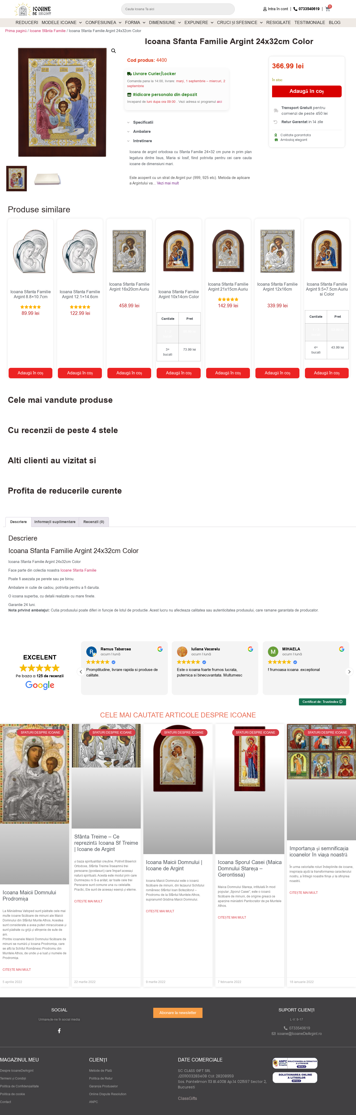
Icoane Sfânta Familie (48, 30)
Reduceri (27, 23)
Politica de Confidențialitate (19, 1086)
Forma (132, 23)
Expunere (196, 23)
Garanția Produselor (103, 1086)
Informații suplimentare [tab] (55, 522)
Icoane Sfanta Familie (78, 570)
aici (219, 101)
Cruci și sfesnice (237, 23)
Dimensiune (162, 23)
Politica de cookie (12, 1094)
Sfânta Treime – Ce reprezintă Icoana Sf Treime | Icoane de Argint (106, 843)
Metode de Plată (100, 1071)
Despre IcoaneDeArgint (16, 1071)
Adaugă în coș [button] (30, 373)
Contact (5, 1102)
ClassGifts (187, 1098)
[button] (113, 51)
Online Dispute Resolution (107, 1094)
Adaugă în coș (307, 91)
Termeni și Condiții (13, 1078)
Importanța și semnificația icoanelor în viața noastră (319, 851)
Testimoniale (309, 23)
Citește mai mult (17, 970)
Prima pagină (16, 30)
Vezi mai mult (168, 183)
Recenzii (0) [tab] (93, 522)
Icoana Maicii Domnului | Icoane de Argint (174, 865)
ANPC (93, 1102)
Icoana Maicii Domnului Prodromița (29, 895)
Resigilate (278, 23)
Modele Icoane (59, 23)
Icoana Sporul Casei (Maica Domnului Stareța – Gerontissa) (250, 868)
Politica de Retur (101, 1078)
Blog (334, 23)
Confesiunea (100, 23)
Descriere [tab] (18, 522)
